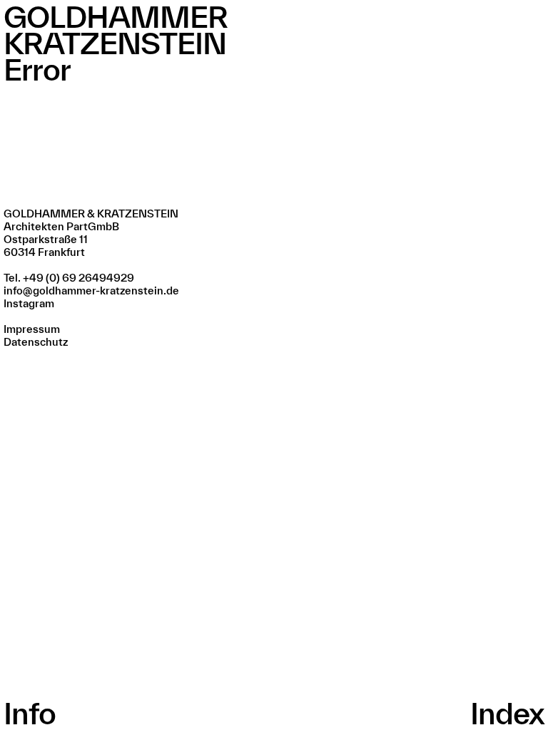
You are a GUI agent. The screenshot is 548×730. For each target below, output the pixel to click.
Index (507, 713)
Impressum (32, 329)
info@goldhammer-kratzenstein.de (91, 290)
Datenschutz (36, 342)
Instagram (29, 303)
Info (30, 713)
